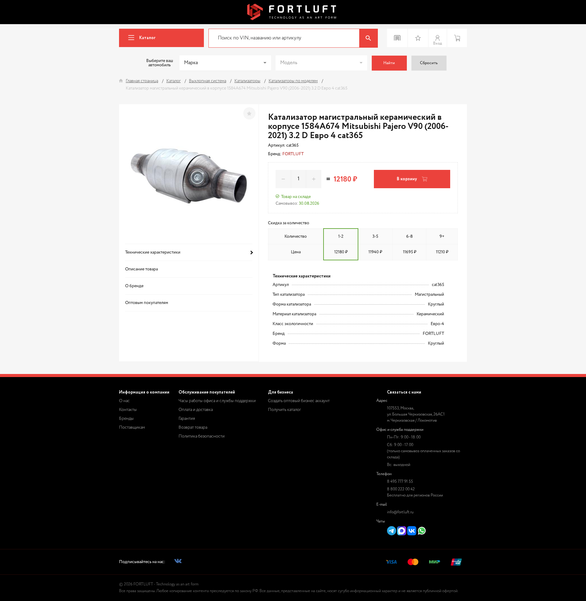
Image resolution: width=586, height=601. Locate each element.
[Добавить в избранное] (249, 113)
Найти (389, 63)
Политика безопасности (202, 436)
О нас (124, 401)
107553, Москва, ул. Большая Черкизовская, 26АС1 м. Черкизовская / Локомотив (416, 414)
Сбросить (429, 63)
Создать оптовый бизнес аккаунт (299, 401)
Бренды (126, 418)
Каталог (147, 38)
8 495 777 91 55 (400, 482)
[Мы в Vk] (178, 562)
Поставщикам (132, 427)
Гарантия (187, 418)
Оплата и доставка (196, 410)
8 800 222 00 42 (401, 489)
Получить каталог (284, 410)
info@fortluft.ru (400, 512)
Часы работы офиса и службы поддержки (217, 401)
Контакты (128, 410)
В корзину (407, 179)
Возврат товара (193, 427)
